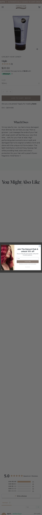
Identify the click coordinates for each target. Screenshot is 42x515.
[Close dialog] (40, 246)
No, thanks (27, 267)
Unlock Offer (28, 261)
